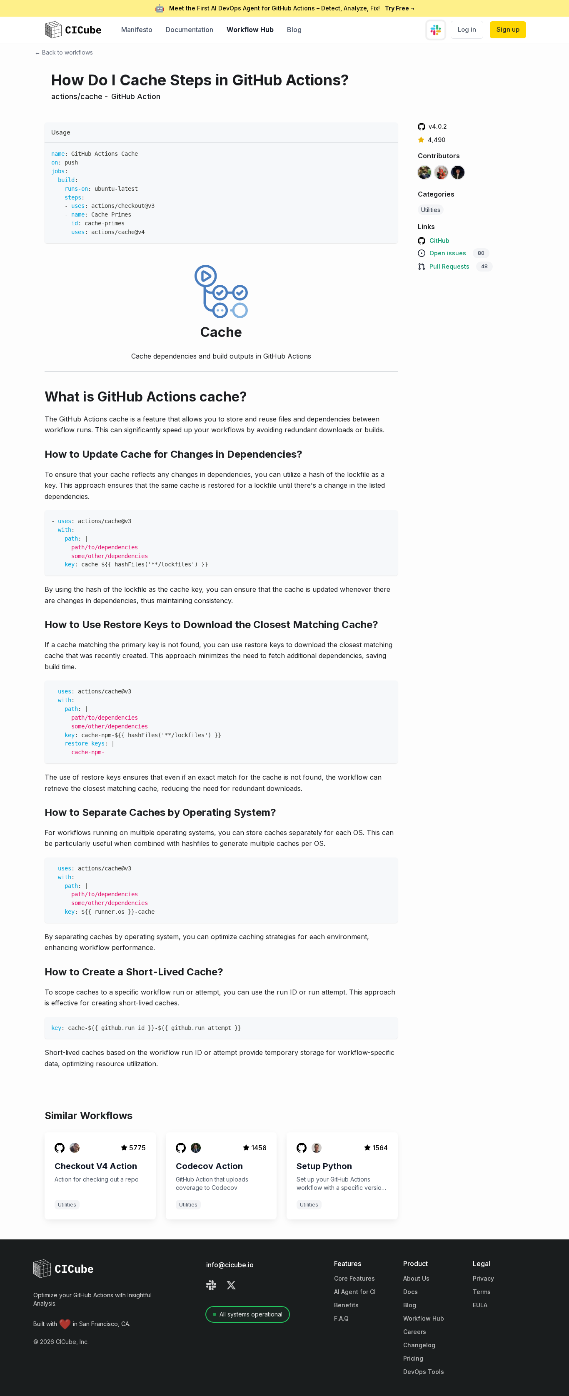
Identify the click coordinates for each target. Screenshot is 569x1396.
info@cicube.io (230, 1265)
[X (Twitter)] (231, 1286)
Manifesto (136, 29)
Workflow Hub (250, 29)
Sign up (508, 29)
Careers (414, 1331)
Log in (467, 29)
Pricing (413, 1358)
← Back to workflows (64, 52)
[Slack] (211, 1286)
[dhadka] (424, 174)
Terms (482, 1291)
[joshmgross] (441, 174)
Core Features (354, 1278)
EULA (480, 1305)
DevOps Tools (423, 1371)
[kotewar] (457, 174)
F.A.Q (341, 1318)
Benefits (346, 1305)
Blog (294, 29)
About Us (416, 1278)
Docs (410, 1291)
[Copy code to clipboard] (387, 153)
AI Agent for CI (355, 1291)
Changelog (419, 1345)
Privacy (483, 1278)
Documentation (189, 29)
